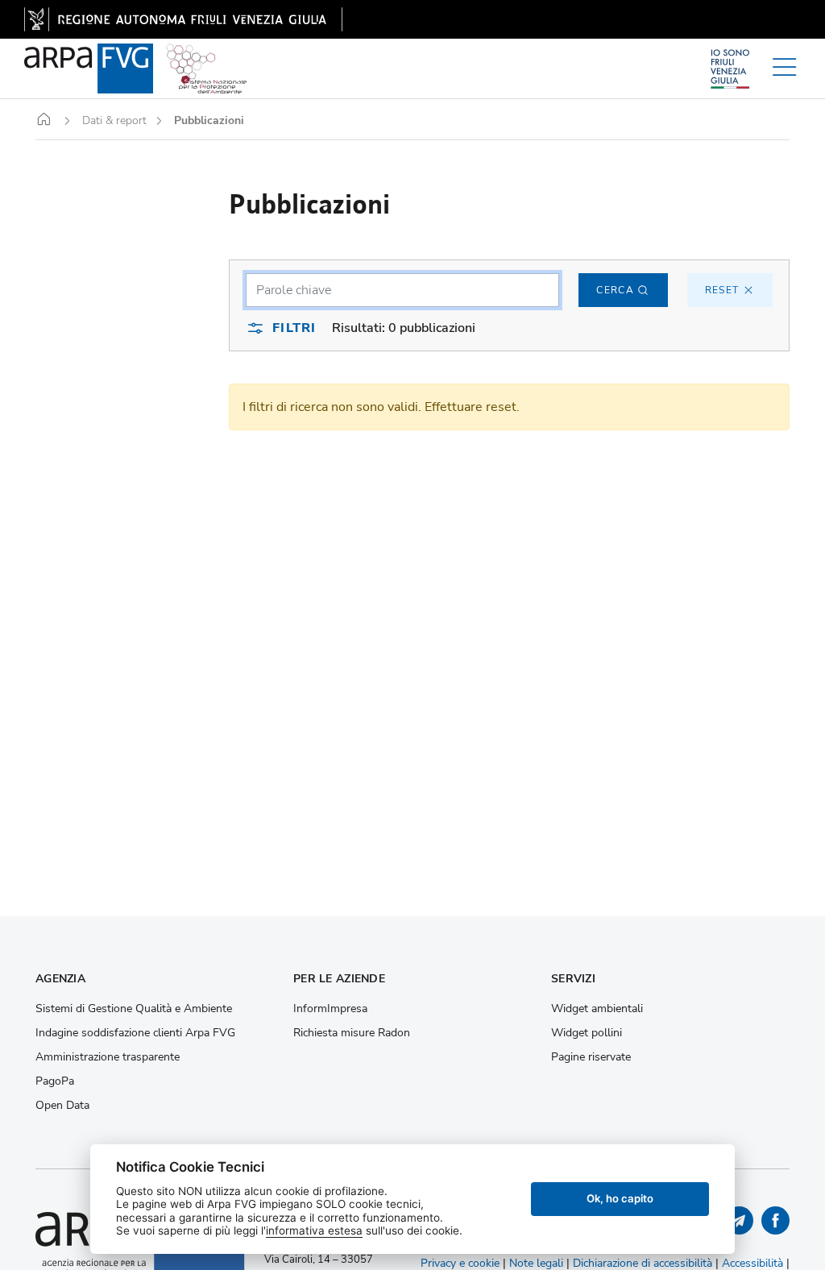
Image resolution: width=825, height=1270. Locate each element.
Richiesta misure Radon (351, 1033)
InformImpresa (330, 1008)
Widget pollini (586, 1033)
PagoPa (54, 1081)
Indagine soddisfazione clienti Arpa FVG (135, 1033)
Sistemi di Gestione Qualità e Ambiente (133, 1008)
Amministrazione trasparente (107, 1057)
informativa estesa (314, 1230)
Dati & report (114, 120)
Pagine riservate (591, 1057)
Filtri (294, 328)
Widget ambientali (597, 1008)
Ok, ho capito (620, 1198)
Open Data (62, 1105)
